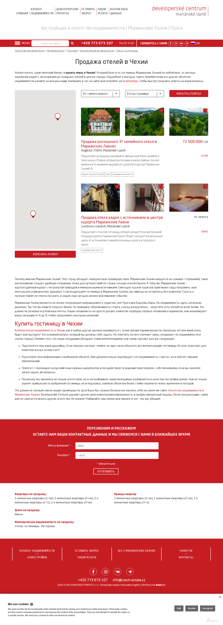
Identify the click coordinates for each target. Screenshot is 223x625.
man (161, 584)
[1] (72, 43)
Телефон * (63, 455)
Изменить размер (45, 254)
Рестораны (48, 526)
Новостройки (37, 557)
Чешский (125, 584)
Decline (191, 608)
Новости (186, 550)
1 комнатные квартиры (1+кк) (34, 498)
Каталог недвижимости (37, 550)
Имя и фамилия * (59, 445)
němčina (145, 584)
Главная (22, 13)
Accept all (208, 608)
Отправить (106, 471)
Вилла (19, 514)
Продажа (72, 50)
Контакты (186, 557)
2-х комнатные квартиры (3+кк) (71, 502)
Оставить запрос (87, 550)
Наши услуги (87, 557)
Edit (179, 608)
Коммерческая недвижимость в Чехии (40, 330)
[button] (33, 214)
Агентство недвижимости (29, 50)
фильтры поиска (188, 93)
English (136, 584)
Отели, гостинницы (127, 50)
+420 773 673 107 (93, 580)
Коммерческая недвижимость (97, 50)
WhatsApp (132, 81)
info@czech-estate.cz (129, 580)
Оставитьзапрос (88, 11)
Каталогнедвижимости (42, 11)
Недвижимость (55, 50)
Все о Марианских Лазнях (136, 550)
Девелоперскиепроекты (67, 11)
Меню (26, 43)
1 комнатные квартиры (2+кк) (74, 498)
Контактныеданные (119, 11)
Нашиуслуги (102, 11)
